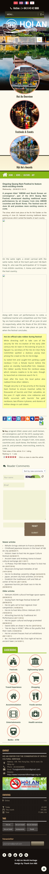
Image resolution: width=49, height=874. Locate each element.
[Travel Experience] (13, 680)
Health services (35, 722)
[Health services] (35, 715)
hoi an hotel (8, 829)
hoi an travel (20, 825)
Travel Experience (13, 687)
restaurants (20, 829)
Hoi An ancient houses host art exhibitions (23, 633)
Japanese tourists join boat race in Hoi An (23, 584)
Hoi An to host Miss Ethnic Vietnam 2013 (22, 610)
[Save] (41, 423)
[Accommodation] (13, 698)
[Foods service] (35, 698)
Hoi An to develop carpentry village (20, 574)
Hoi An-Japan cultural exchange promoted (23, 620)
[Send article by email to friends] (36, 418)
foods (32, 829)
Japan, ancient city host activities (19, 576)
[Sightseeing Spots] (35, 663)
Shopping (35, 687)
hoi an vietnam (32, 825)
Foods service (35, 704)
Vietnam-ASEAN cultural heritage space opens (25, 594)
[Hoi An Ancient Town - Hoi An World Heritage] (24, 26)
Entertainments (13, 722)
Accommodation (13, 704)
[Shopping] (35, 680)
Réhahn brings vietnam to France (19, 545)
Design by (26, 863)
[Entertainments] (13, 715)
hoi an (8, 825)
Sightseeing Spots (36, 669)
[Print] (41, 418)
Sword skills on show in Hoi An (18, 625)
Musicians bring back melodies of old (21, 569)
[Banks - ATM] (13, 733)
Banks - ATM (13, 740)
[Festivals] (13, 663)
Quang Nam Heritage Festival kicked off (22, 600)
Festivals (13, 669)
